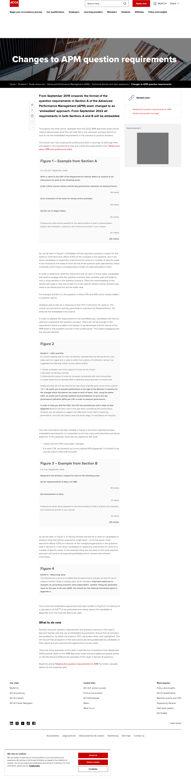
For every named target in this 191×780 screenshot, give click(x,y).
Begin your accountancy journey (26, 12)
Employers (74, 12)
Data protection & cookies (91, 735)
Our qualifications (55, 12)
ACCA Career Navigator (21, 703)
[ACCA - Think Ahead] (14, 6)
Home (13, 84)
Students (125, 12)
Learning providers (93, 12)
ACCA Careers (17, 698)
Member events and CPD (169, 698)
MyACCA (14, 688)
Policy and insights (157, 12)
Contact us (139, 735)
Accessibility (53, 735)
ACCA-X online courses (94, 688)
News (86, 703)
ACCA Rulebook (91, 698)
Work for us (88, 708)
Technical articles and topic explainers (110, 84)
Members (112, 12)
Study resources (37, 84)
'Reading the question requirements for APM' (77, 664)
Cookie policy (34, 766)
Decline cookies (93, 762)
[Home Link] (175, 723)
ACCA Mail (162, 713)
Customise (93, 769)
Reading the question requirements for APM (152, 109)
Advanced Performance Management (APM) (68, 84)
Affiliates (139, 12)
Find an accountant (92, 693)
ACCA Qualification (166, 693)
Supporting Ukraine (166, 703)
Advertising (113, 735)
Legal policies (69, 735)
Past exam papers (165, 708)
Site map (126, 735)
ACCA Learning (17, 693)
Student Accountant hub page (146, 113)
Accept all (93, 755)
